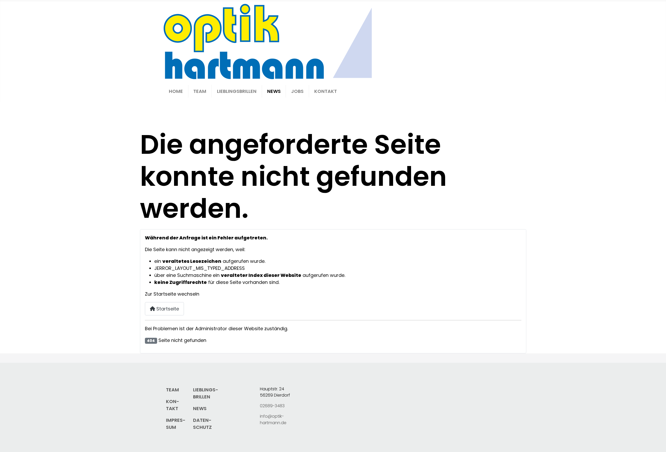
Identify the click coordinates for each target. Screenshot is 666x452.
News (274, 91)
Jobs (297, 91)
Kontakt (325, 91)
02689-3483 (272, 406)
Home (176, 91)
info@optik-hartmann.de (273, 419)
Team (199, 91)
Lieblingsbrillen (237, 91)
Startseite (167, 308)
